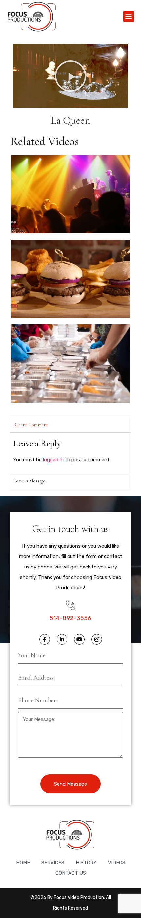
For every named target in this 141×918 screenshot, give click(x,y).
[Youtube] (79, 639)
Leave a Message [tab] (29, 481)
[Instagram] (96, 639)
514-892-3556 (70, 618)
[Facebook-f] (44, 639)
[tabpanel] (70, 452)
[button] (128, 16)
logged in (53, 460)
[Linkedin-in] (62, 639)
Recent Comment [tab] (30, 425)
